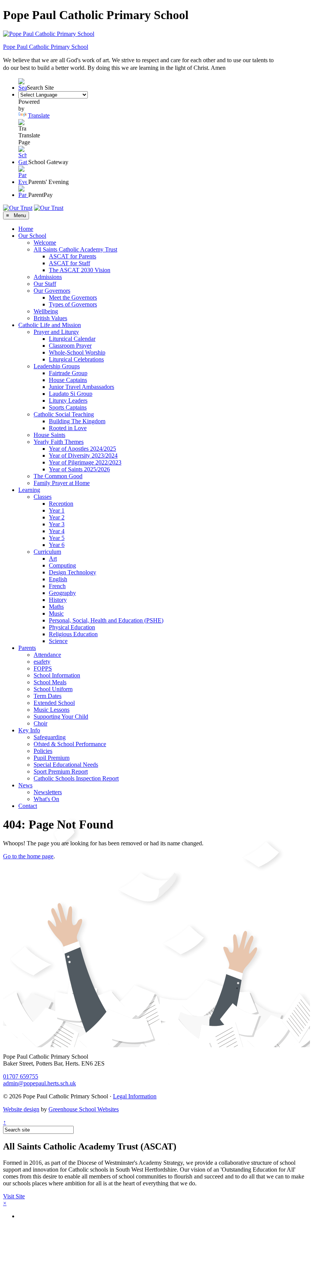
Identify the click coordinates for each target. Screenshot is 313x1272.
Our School (32, 235)
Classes (43, 496)
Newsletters (48, 792)
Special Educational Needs (66, 764)
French (57, 586)
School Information (57, 675)
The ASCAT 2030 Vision (79, 270)
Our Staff (45, 284)
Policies (43, 751)
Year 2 (57, 517)
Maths (56, 606)
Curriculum (47, 551)
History (58, 600)
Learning (29, 490)
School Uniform (53, 689)
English (58, 579)
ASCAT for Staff (69, 263)
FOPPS (43, 668)
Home (25, 229)
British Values (50, 318)
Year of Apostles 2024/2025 (82, 448)
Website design (21, 1109)
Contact (27, 806)
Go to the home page (28, 856)
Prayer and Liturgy (56, 332)
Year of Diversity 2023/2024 (83, 455)
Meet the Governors (73, 297)
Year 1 (57, 510)
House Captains (68, 380)
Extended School (54, 703)
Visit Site (14, 1196)
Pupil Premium (51, 757)
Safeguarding (50, 737)
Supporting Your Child (61, 716)
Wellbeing (46, 311)
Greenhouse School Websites (83, 1109)
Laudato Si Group (70, 393)
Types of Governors (73, 304)
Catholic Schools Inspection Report (76, 778)
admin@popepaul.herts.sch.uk (39, 1083)
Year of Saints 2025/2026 (79, 469)
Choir (40, 723)
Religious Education (73, 634)
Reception (61, 503)
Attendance (47, 654)
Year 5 (57, 538)
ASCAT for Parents (72, 256)
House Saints (49, 435)
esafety (42, 661)
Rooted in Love (68, 428)
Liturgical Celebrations (76, 359)
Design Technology (72, 572)
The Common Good (58, 476)
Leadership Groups (57, 366)
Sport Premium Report (61, 771)
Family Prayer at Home (62, 483)
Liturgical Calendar (72, 338)
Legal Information (134, 1096)
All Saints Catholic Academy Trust (75, 249)
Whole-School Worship (77, 352)
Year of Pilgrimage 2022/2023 (85, 462)
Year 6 (57, 545)
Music (56, 613)
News (25, 785)
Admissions (48, 277)
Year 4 (57, 531)
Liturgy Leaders (68, 400)
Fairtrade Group (68, 373)
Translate (39, 115)
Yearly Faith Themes (59, 442)
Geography (62, 593)
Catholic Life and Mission (49, 325)
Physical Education (72, 627)
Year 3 (57, 524)
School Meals (50, 682)
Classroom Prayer (70, 345)
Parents (27, 648)
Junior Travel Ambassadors (81, 387)
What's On (46, 799)
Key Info (29, 730)
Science (58, 641)
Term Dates (47, 696)
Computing (62, 565)
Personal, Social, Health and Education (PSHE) (106, 620)
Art (53, 558)
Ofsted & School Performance (70, 744)
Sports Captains (68, 407)
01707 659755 (20, 1076)
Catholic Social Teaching (64, 414)
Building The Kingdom (77, 421)
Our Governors (52, 290)
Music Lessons (51, 709)
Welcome (45, 242)
